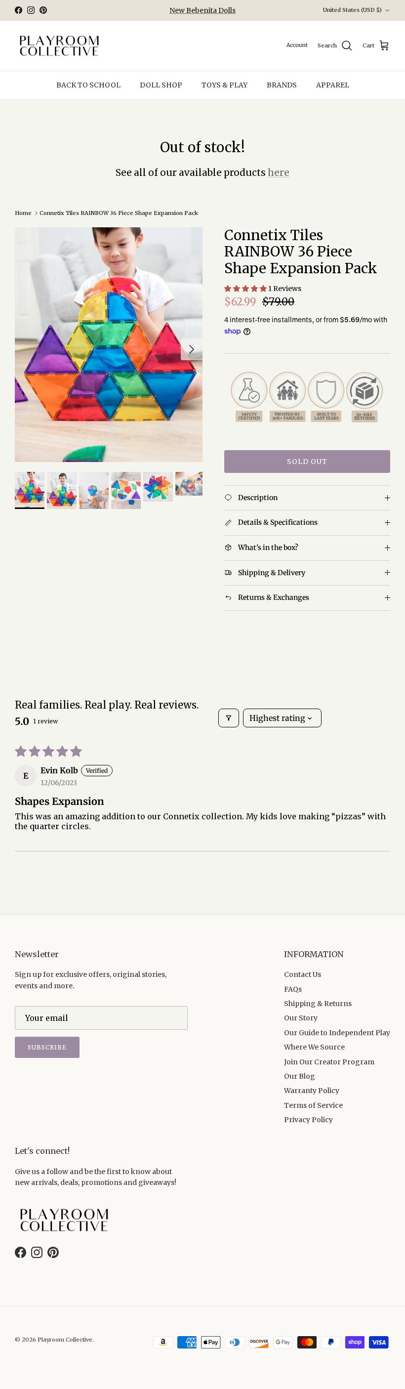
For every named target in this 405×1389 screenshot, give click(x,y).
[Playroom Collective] (59, 46)
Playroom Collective (65, 1339)
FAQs (293, 989)
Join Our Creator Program (329, 1061)
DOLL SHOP (161, 85)
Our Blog (299, 1076)
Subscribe (47, 1047)
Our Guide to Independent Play (337, 1032)
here (278, 172)
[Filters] (228, 718)
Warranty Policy (311, 1090)
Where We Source (314, 1047)
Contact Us (302, 974)
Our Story (301, 1017)
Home (23, 213)
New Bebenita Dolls (202, 10)
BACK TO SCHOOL (88, 85)
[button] (246, 288)
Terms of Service (313, 1105)
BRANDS (282, 85)
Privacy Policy (308, 1119)
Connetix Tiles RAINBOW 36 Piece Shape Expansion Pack (119, 213)
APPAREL (332, 85)
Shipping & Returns (318, 1003)
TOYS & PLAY (224, 85)
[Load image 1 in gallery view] (108, 344)
